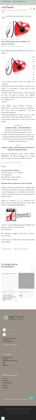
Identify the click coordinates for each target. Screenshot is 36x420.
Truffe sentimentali (7, 383)
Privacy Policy (6, 344)
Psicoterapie (6, 380)
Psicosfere (5, 359)
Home (2, 16)
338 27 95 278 (10, 334)
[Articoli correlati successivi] (33, 269)
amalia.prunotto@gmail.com (14, 330)
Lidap (20, 295)
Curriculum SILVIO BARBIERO (11, 162)
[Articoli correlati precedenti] (29, 269)
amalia (5, 46)
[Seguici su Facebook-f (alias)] (4, 4)
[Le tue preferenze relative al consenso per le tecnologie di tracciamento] (3, 418)
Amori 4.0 (5, 378)
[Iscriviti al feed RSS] (1, 4)
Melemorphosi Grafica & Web (21, 412)
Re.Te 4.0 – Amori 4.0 (8, 357)
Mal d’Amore (6, 365)
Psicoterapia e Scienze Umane (10, 360)
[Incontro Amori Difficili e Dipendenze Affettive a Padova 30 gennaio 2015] (18, 214)
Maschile (5, 385)
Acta (4, 364)
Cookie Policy (14, 344)
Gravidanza (5, 387)
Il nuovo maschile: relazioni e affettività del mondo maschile (9, 297)
